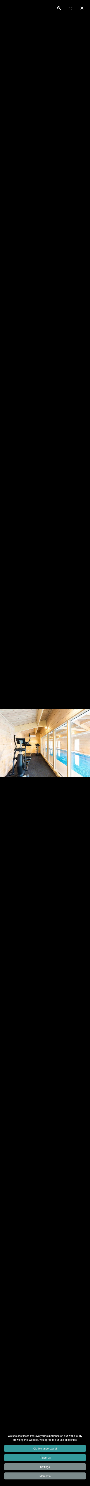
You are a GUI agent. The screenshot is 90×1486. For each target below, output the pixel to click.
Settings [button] (45, 1467)
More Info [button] (45, 1476)
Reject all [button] (45, 1457)
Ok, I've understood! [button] (45, 1448)
